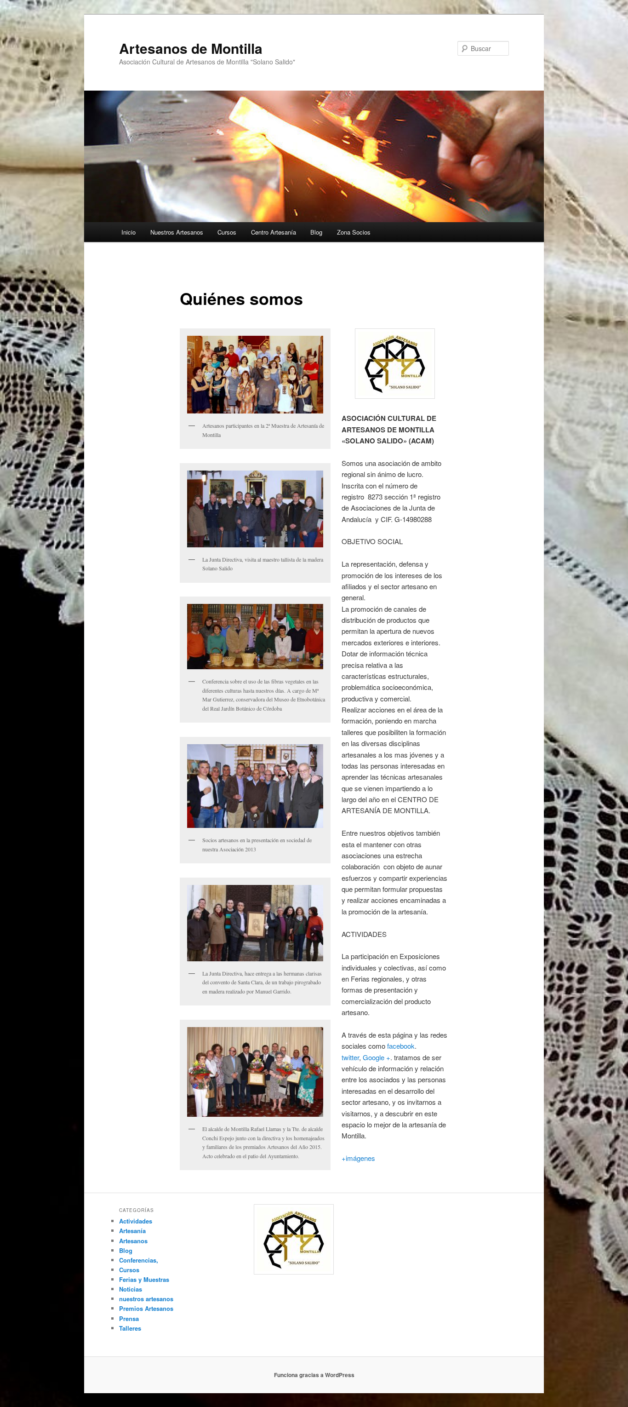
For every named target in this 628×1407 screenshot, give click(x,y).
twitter (350, 1057)
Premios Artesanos (146, 1308)
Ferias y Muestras (144, 1279)
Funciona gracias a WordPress (314, 1375)
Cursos (226, 232)
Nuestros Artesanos (176, 232)
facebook (401, 1046)
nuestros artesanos (146, 1298)
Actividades (135, 1221)
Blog (316, 232)
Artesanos (133, 1240)
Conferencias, (138, 1260)
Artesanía (132, 1230)
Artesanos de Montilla (191, 48)
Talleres (130, 1328)
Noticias (130, 1289)
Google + (376, 1057)
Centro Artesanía (273, 232)
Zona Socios (354, 232)
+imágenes (358, 1158)
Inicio (128, 232)
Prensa (129, 1318)
